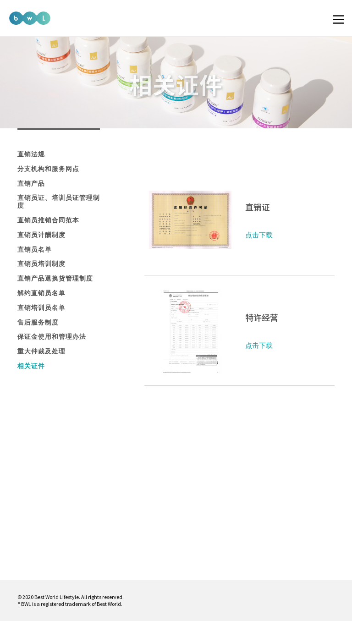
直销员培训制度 (41, 263)
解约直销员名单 (41, 293)
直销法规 (31, 154)
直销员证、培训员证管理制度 (58, 201)
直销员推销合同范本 (48, 220)
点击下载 (259, 235)
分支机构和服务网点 (48, 169)
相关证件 (31, 366)
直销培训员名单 (41, 307)
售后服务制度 (38, 322)
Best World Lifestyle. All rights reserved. (79, 597)
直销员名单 (34, 249)
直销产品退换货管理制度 (55, 278)
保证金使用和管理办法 (51, 336)
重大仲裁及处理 (41, 351)
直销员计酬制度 (41, 235)
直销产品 (31, 183)
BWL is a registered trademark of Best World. (71, 603)
